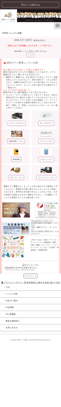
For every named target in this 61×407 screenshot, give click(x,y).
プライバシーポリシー (14, 282)
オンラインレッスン (46, 177)
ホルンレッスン (16, 177)
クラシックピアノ (16, 123)
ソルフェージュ (46, 159)
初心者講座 (11, 314)
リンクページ (30, 276)
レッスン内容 (12, 293)
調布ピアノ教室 (13, 77)
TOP (8, 287)
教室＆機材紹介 (13, 321)
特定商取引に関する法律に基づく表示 (43, 282)
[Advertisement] (30, 373)
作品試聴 (10, 307)
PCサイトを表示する (30, 4)
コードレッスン (46, 141)
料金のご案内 (12, 300)
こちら (30, 55)
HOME (5, 32)
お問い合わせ (12, 327)
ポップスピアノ (46, 123)
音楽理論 (16, 159)
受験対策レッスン (16, 141)
